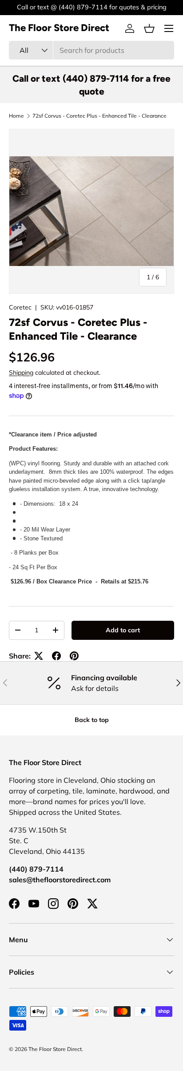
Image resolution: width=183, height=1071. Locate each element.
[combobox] (91, 50)
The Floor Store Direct (55, 1049)
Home (16, 116)
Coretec (20, 307)
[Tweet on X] (39, 656)
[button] (149, 28)
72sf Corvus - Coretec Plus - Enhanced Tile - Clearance (99, 116)
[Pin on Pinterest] (74, 656)
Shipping (21, 373)
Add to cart (123, 630)
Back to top (92, 720)
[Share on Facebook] (56, 656)
